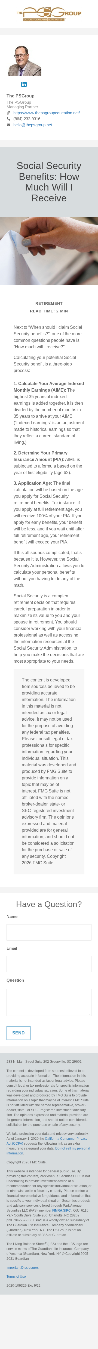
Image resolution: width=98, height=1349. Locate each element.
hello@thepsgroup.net (32, 124)
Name (12, 916)
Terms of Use (16, 1277)
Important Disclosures (23, 1268)
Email (12, 948)
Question (15, 980)
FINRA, (57, 1210)
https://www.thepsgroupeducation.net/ (46, 112)
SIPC (67, 1210)
